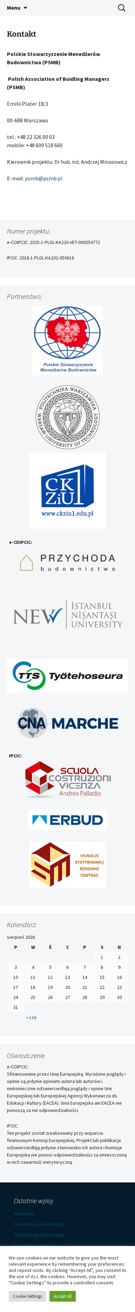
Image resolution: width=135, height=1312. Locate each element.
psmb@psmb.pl (44, 178)
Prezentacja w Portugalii (39, 1224)
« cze (31, 1017)
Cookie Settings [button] (27, 1296)
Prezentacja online (33, 1246)
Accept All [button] (63, 1296)
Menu (13, 7)
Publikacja (24, 1213)
